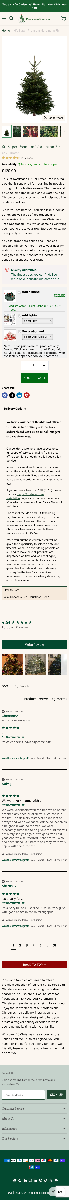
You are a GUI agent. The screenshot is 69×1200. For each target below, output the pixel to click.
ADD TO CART (35, 378)
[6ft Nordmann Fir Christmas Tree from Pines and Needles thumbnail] (7, 131)
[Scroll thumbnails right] (64, 131)
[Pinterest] (40, 1180)
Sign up (56, 1095)
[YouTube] (55, 1180)
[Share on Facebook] (5, 395)
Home (6, 30)
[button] (12, 664)
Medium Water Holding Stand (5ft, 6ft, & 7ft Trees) (34, 307)
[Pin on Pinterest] (27, 395)
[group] (34, 622)
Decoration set (33, 331)
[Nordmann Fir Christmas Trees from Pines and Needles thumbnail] (49, 131)
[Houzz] (24, 1180)
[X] (50, 1180)
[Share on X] (12, 395)
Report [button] (40, 758)
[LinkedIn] (34, 1180)
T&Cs (9, 1192)
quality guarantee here (44, 279)
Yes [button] (33, 758)
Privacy (19, 1192)
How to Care (11, 590)
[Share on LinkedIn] (19, 395)
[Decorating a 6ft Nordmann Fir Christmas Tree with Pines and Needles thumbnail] (30, 131)
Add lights (29, 315)
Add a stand (31, 291)
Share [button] (49, 758)
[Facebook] (19, 1180)
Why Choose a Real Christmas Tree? (26, 596)
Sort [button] (5, 686)
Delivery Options (15, 408)
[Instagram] (29, 1180)
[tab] (36, 699)
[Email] (14, 1180)
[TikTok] (45, 1180)
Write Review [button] (34, 644)
